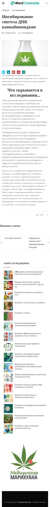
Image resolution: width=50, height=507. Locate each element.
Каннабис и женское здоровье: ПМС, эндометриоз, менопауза (29, 386)
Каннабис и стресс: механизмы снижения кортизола (26, 427)
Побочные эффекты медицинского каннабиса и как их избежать (28, 334)
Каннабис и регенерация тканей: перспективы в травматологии (27, 355)
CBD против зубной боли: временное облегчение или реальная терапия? (29, 273)
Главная (5, 10)
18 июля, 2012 (10, 33)
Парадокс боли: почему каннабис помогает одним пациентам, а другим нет (29, 284)
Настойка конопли (13, 238)
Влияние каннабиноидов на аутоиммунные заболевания (25, 324)
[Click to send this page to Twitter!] (3, 72)
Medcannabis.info (24, 502)
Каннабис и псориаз (22, 313)
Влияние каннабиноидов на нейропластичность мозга (25, 396)
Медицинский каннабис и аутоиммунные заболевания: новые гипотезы (28, 366)
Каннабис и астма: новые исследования (30, 302)
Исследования (18, 10)
